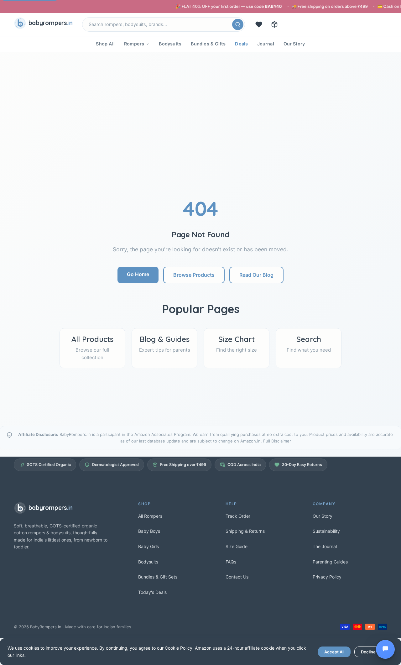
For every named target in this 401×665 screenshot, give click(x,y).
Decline (368, 651)
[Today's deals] (259, 24)
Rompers (134, 44)
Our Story (294, 44)
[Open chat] (385, 649)
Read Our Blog (256, 275)
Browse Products (194, 275)
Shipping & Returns (245, 531)
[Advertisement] (200, 149)
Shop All (105, 44)
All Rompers (150, 516)
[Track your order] (274, 24)
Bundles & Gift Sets (157, 576)
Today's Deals (152, 592)
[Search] (237, 24)
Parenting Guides (330, 561)
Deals (241, 44)
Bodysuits (170, 44)
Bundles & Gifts (208, 44)
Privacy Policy (327, 576)
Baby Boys (149, 531)
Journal (265, 44)
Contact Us (237, 576)
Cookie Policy (178, 648)
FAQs (231, 561)
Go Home (138, 274)
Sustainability (326, 531)
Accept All (334, 651)
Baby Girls (148, 546)
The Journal (325, 546)
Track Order (238, 516)
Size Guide (236, 546)
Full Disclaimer (277, 440)
